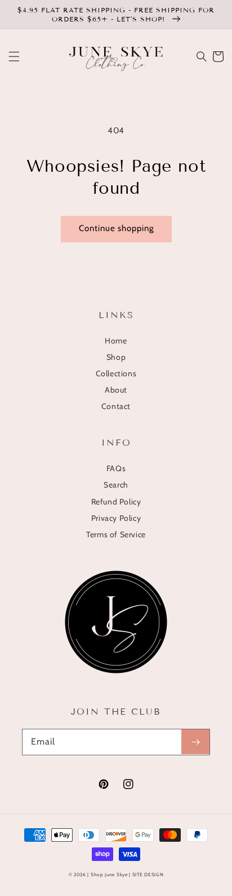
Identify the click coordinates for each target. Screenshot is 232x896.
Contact (116, 406)
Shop (116, 357)
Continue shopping (116, 228)
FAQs (116, 468)
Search (116, 485)
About (116, 390)
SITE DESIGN (148, 874)
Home (116, 341)
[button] (14, 56)
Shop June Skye (109, 874)
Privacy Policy (116, 518)
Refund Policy (116, 502)
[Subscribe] (195, 741)
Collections (116, 373)
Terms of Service (116, 534)
